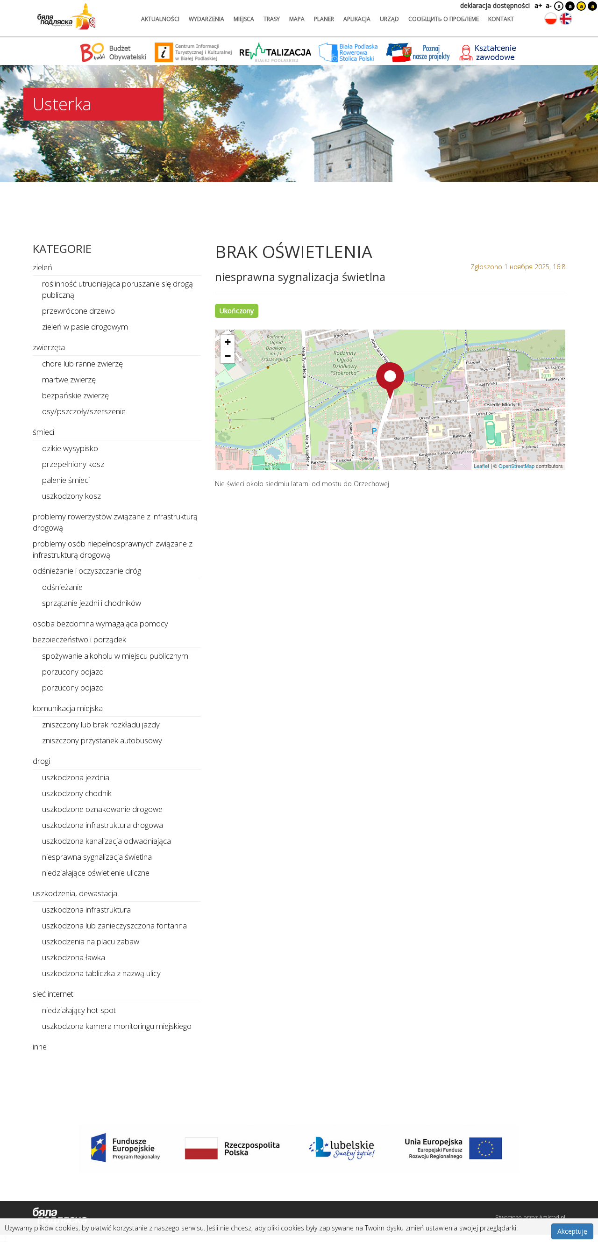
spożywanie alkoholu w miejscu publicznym (115, 655)
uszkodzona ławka (73, 957)
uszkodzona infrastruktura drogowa (102, 825)
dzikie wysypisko (70, 448)
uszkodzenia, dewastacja (75, 893)
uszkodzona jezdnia (75, 777)
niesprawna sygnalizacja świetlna (97, 856)
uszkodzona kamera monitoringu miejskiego (117, 1026)
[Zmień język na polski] (550, 18)
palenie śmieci (66, 480)
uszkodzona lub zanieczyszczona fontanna (114, 925)
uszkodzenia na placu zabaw (90, 941)
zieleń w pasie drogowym (85, 326)
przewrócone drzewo (78, 310)
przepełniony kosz (73, 464)
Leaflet (481, 465)
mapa (297, 19)
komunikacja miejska (68, 708)
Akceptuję (572, 1231)
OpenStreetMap (516, 465)
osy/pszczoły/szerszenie (84, 411)
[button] (390, 381)
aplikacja (356, 19)
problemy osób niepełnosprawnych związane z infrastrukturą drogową (112, 549)
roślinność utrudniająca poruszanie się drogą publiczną (117, 289)
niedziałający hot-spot (79, 1010)
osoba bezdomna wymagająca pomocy (100, 623)
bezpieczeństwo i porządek (79, 639)
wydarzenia (206, 19)
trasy (271, 19)
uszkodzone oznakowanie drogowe (102, 809)
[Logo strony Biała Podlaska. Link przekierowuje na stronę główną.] (66, 16)
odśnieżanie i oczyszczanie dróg (87, 570)
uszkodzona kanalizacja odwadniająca (106, 840)
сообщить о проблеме (443, 19)
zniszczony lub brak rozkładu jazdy (101, 724)
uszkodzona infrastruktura (86, 909)
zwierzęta (49, 347)
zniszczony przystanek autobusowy (102, 740)
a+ (537, 5)
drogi (41, 760)
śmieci (43, 431)
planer (324, 19)
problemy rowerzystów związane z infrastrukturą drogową (115, 522)
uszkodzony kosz (71, 495)
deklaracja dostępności (495, 5)
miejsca (244, 19)
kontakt (501, 19)
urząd (389, 19)
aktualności (160, 19)
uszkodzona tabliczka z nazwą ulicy (101, 973)
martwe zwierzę (69, 379)
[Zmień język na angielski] (565, 18)
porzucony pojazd (73, 671)
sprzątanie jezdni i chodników (91, 602)
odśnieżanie (62, 587)
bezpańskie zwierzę (75, 395)
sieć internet (53, 993)
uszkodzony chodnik (77, 793)
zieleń (42, 267)
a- (549, 5)
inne (40, 1046)
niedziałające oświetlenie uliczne (96, 872)
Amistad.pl (552, 1218)
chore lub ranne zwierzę (82, 363)
